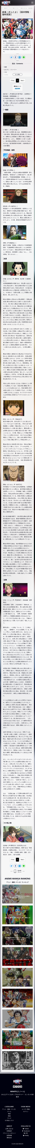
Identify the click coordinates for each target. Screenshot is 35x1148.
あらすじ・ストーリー (10, 69)
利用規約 (9, 1131)
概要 (5, 67)
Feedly (26, 1135)
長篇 (5, 72)
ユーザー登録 (26, 1109)
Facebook (26, 1131)
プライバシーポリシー (9, 1133)
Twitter (26, 1129)
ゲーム (9, 1111)
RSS (26, 1133)
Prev (12, 80)
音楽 (9, 1114)
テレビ (9, 1118)
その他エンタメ (9, 1120)
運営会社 (9, 1137)
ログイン (25, 1111)
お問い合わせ (9, 1129)
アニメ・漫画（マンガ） (9, 1109)
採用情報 (9, 1135)
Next (22, 80)
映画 (9, 1116)
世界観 (6, 75)
